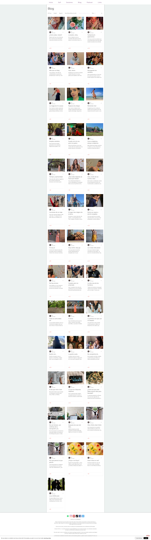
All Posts (49, 13)
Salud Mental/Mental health (70, 13)
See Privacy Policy (47, 538)
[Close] (149, 538)
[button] (101, 13)
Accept (146, 538)
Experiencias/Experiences (84, 13)
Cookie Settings (139, 538)
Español (61, 13)
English (55, 13)
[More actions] (63, 32)
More (93, 13)
